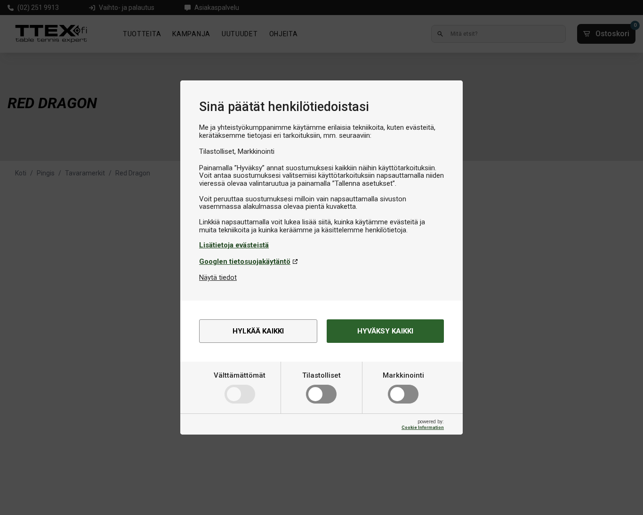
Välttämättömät (239, 375)
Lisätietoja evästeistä (234, 245)
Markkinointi (403, 375)
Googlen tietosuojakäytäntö (244, 261)
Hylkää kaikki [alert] (258, 331)
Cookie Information (423, 427)
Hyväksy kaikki (385, 331)
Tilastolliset (321, 375)
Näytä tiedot (218, 277)
